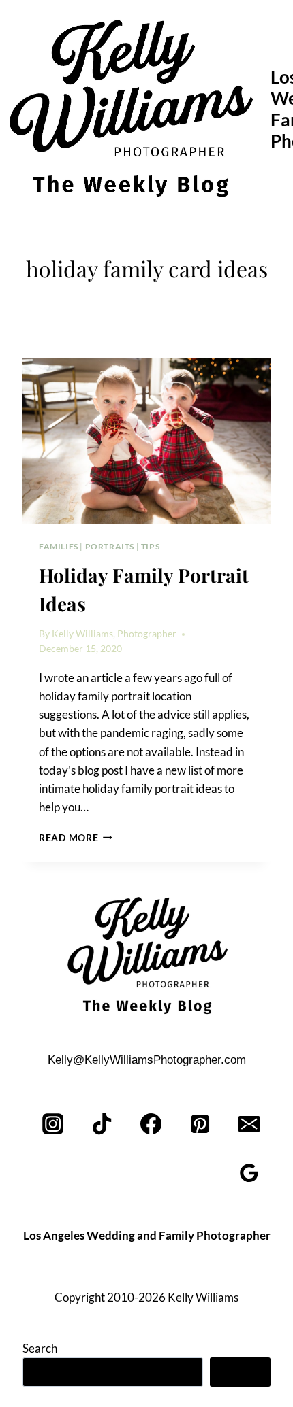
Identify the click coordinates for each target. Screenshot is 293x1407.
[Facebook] (151, 1124)
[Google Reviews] (249, 1173)
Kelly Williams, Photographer (114, 633)
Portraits (109, 546)
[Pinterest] (200, 1124)
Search (39, 1348)
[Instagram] (53, 1124)
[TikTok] (102, 1124)
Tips (150, 546)
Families (58, 546)
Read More (75, 837)
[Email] (249, 1124)
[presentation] (146, 441)
